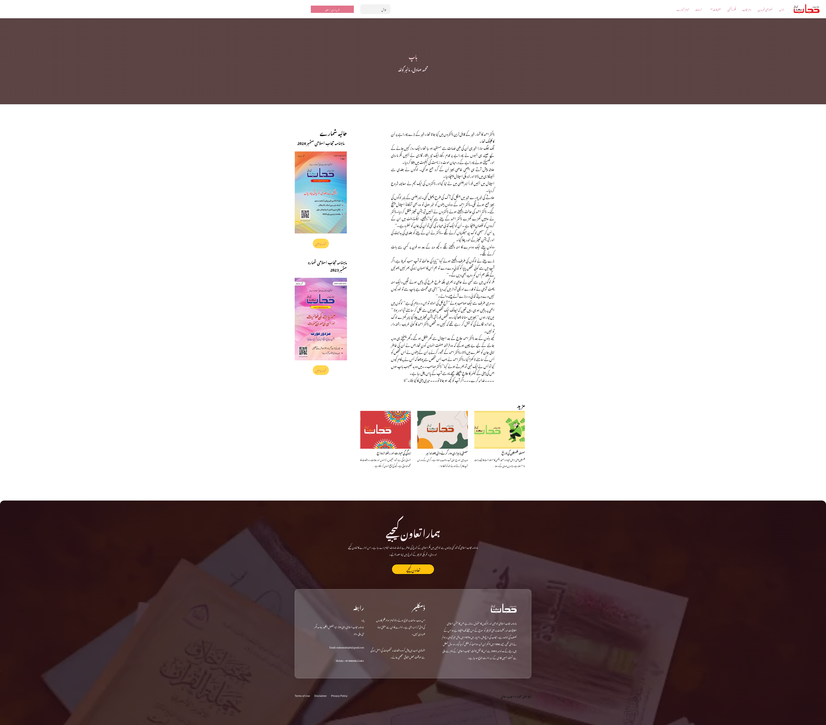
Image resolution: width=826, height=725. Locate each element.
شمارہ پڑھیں (321, 243)
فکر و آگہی (731, 9)
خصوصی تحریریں (765, 9)
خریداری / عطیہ (332, 9)
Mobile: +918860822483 (350, 660)
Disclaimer (320, 695)
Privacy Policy (339, 695)
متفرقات (717, 9)
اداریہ (781, 9)
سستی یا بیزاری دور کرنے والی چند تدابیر (447, 452)
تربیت (698, 9)
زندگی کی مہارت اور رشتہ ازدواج (394, 452)
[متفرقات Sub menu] (711, 9)
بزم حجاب (746, 9)
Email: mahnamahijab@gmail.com (346, 647)
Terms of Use (302, 695)
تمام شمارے (683, 9)
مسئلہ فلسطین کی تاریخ (513, 452)
